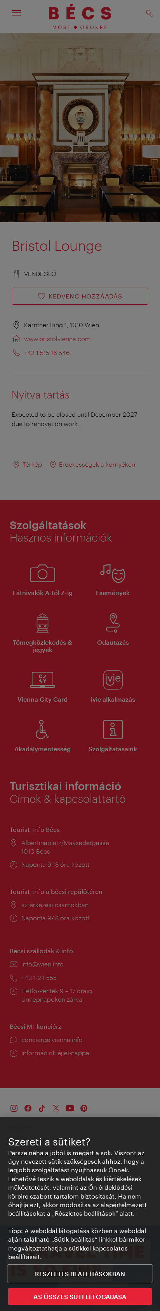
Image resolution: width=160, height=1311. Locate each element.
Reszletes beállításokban (80, 1273)
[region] (80, 1214)
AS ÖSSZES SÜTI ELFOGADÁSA (79, 1296)
